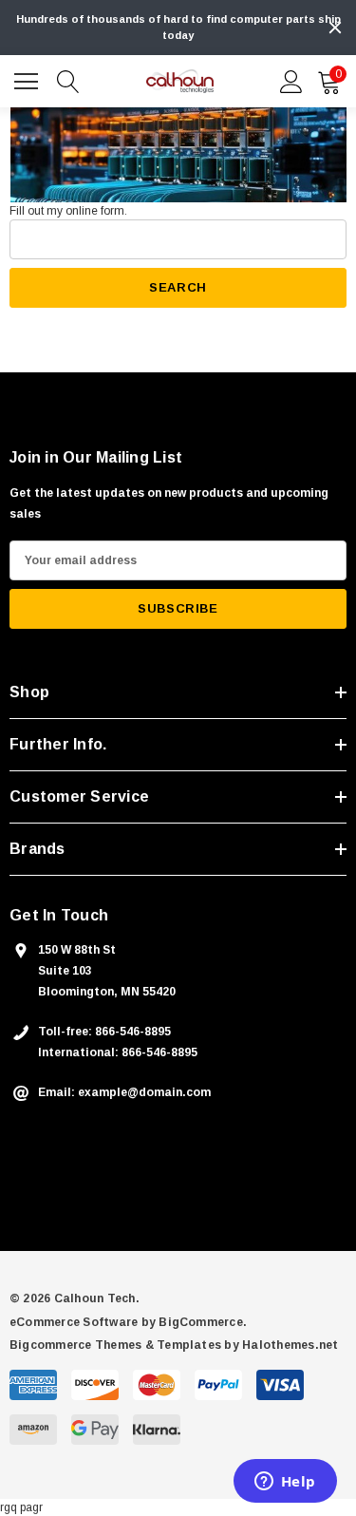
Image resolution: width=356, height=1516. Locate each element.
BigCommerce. (203, 1322)
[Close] (335, 27)
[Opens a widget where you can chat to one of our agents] (285, 1483)
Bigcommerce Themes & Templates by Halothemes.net (174, 1345)
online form (95, 211)
